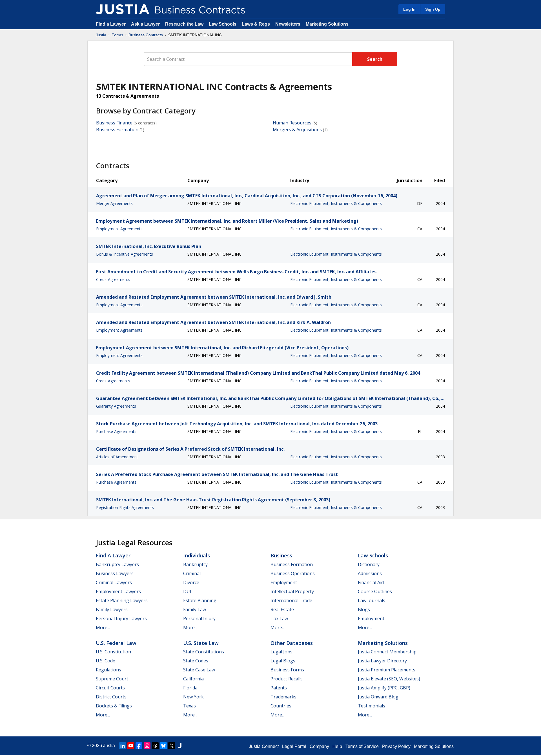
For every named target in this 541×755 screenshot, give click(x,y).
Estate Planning (199, 600)
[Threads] (155, 745)
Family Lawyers (112, 609)
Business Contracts (145, 35)
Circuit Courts (110, 688)
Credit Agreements (113, 279)
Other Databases (291, 643)
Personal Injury (199, 618)
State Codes (195, 661)
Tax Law (279, 618)
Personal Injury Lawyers (121, 618)
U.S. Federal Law (116, 643)
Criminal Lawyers (114, 582)
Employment (283, 582)
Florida (190, 688)
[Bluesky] (163, 745)
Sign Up (432, 9)
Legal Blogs (282, 661)
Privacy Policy (396, 746)
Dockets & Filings (114, 706)
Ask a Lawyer (146, 24)
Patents (278, 688)
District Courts (111, 697)
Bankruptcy (195, 564)
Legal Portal (294, 746)
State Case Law (199, 670)
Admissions (370, 573)
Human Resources (292, 123)
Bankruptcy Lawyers (117, 564)
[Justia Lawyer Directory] (179, 745)
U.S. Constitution (113, 652)
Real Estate (282, 609)
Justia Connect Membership (387, 652)
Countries (280, 706)
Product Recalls (286, 679)
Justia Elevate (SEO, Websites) (389, 679)
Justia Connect (264, 746)
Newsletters (287, 24)
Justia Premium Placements (386, 670)
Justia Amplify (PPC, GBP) (384, 688)
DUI (187, 591)
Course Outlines (375, 591)
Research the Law (184, 24)
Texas (189, 706)
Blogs (364, 609)
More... (103, 627)
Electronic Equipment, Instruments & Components (336, 203)
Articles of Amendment (117, 456)
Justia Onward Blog (378, 697)
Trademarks (283, 697)
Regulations (108, 670)
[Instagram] (147, 745)
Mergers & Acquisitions (297, 129)
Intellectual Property (292, 591)
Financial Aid (371, 582)
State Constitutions (203, 652)
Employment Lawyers (118, 591)
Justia (101, 35)
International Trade (291, 600)
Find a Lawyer (111, 24)
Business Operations (292, 573)
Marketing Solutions (327, 24)
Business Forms (287, 670)
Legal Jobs (281, 652)
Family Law (194, 609)
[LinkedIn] (122, 745)
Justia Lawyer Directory (382, 661)
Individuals (196, 555)
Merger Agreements (114, 203)
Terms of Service (362, 746)
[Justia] (122, 9)
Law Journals (371, 600)
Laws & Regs (256, 24)
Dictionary (369, 564)
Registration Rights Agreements (125, 507)
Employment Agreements (119, 228)
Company (319, 746)
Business (281, 555)
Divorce (191, 582)
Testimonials (371, 706)
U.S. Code (105, 661)
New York (193, 697)
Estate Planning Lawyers (122, 600)
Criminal (192, 573)
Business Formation (117, 129)
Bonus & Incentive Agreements (124, 254)
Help (337, 746)
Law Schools (222, 24)
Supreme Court (112, 679)
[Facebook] (139, 745)
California (193, 679)
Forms (117, 35)
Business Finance (114, 123)
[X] (171, 745)
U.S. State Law (201, 643)
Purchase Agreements (116, 431)
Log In (409, 9)
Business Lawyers (115, 573)
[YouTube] (130, 745)
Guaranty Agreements (116, 406)
